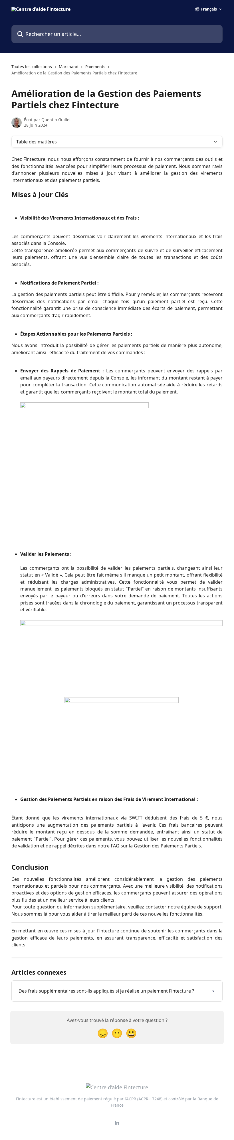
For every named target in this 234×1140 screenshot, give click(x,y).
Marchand (68, 66)
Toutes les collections (31, 66)
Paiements (95, 66)
